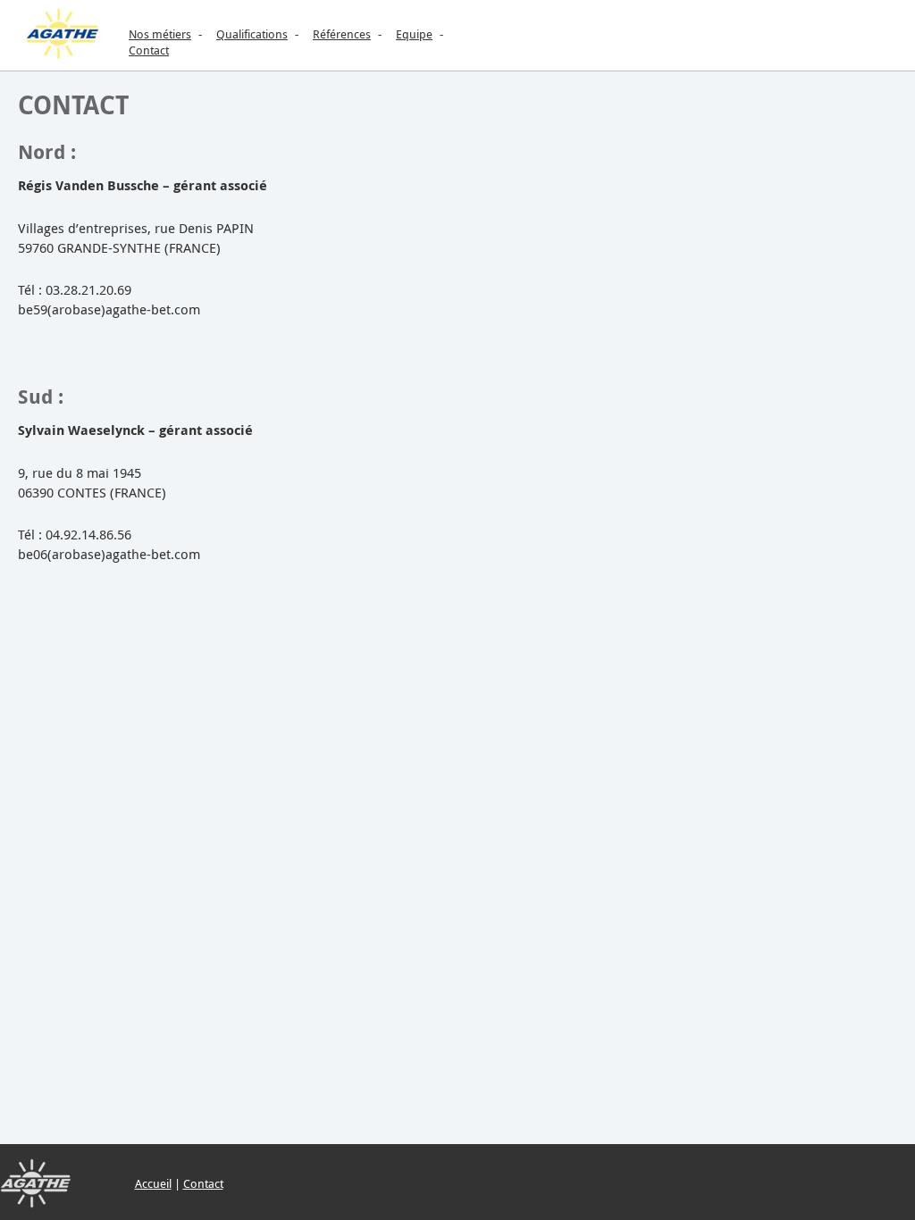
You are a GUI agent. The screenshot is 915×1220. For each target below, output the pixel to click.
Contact (149, 50)
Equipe (414, 34)
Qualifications (252, 34)
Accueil (153, 1183)
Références (342, 34)
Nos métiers (160, 34)
